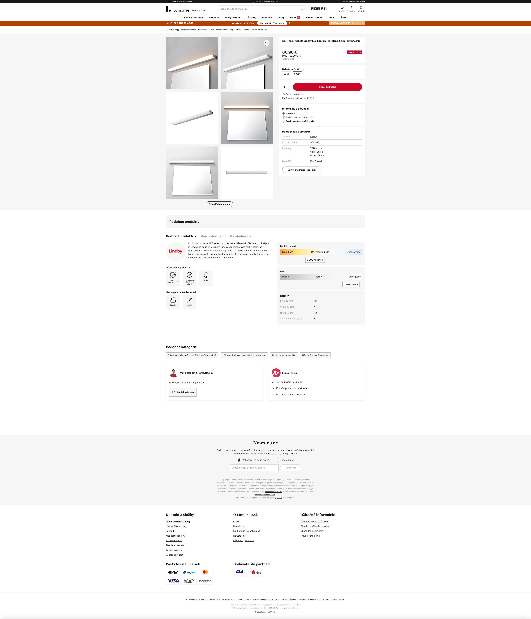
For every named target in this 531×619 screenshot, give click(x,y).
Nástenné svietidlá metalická (315, 355)
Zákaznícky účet (174, 554)
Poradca (249, 540)
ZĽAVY (293, 17)
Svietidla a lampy (172, 29)
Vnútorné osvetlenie (188, 29)
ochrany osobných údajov (265, 494)
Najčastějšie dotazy (176, 526)
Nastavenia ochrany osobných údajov (201, 599)
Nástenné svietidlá (204, 29)
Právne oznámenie (310, 535)
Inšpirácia (238, 540)
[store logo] (185, 9)
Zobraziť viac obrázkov (219, 204)
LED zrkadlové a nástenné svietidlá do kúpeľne (244, 355)
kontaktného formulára (273, 491)
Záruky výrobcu (174, 550)
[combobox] (261, 9)
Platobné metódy (175, 545)
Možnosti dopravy (175, 535)
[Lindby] (176, 251)
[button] (192, 118)
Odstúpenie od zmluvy (178, 521)
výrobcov (278, 497)
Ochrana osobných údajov (314, 521)
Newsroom (239, 535)
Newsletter (239, 526)
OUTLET (332, 17)
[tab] (181, 236)
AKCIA (272, 23)
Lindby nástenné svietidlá (283, 355)
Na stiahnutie (240, 236)
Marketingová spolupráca (246, 530)
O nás (236, 521)
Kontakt (170, 530)
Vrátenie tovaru (174, 540)
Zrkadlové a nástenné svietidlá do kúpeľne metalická (192, 355)
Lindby (313, 136)
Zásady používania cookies (314, 526)
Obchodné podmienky (312, 530)
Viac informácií (213, 236)
